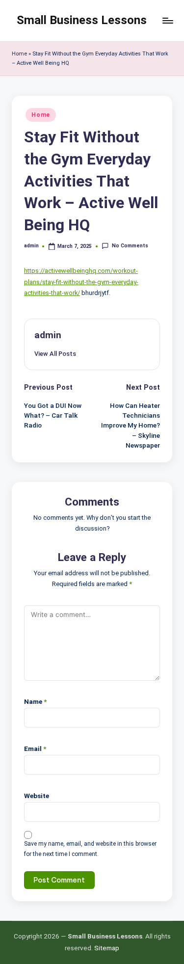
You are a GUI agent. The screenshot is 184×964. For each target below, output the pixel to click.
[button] (55, 353)
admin (47, 335)
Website (36, 796)
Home (19, 54)
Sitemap (106, 948)
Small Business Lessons (82, 20)
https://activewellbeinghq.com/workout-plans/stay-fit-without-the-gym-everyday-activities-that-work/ (81, 281)
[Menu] (167, 20)
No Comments (130, 245)
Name (35, 701)
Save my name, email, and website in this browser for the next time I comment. (90, 848)
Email (35, 748)
